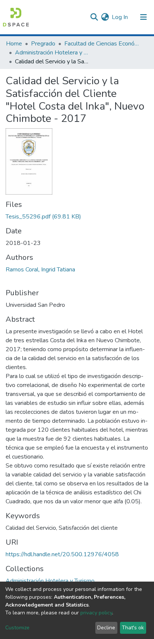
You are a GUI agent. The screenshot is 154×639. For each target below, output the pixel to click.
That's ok (133, 627)
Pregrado (43, 44)
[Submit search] (94, 17)
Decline (106, 627)
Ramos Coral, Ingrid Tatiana (40, 269)
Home (14, 44)
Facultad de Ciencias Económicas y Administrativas (101, 44)
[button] (105, 17)
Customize (17, 627)
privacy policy (96, 612)
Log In (120, 17)
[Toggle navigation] (143, 17)
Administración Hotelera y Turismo (52, 52)
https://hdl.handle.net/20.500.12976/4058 (62, 554)
